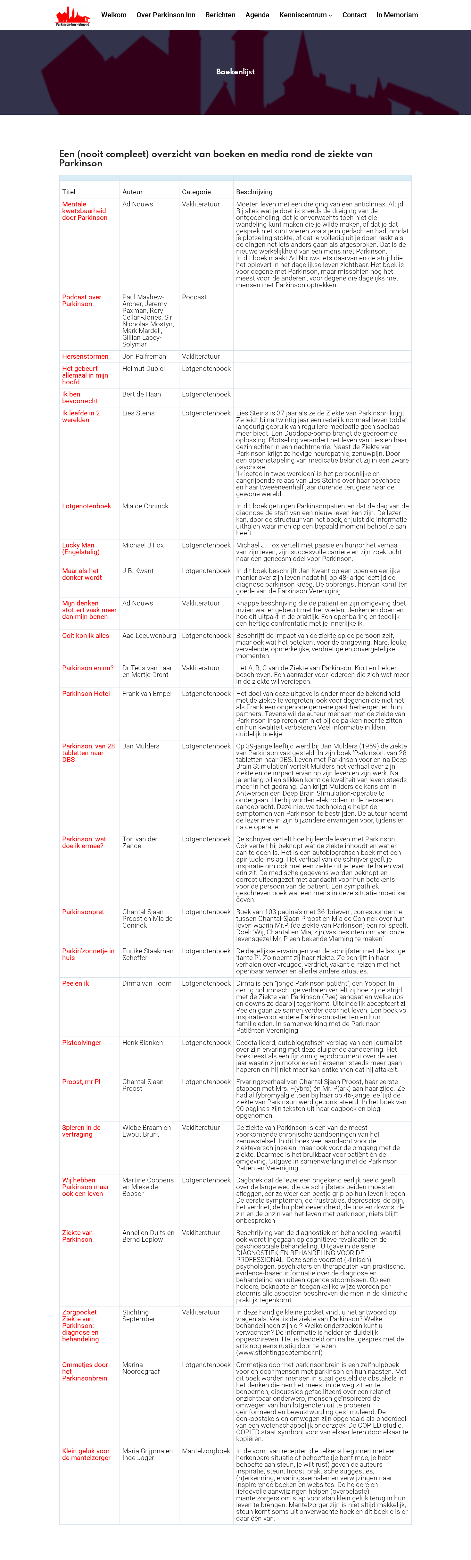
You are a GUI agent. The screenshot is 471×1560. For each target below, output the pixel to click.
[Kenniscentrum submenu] (330, 15)
